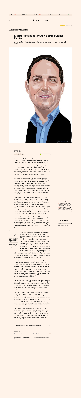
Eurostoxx (62, 225)
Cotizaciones (32, 25)
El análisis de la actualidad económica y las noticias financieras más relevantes (28, 325)
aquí (37, 338)
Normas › (49, 328)
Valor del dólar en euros (62, 14)
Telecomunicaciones (43, 30)
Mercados (24, 25)
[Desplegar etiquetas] (50, 333)
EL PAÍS (51, 25)
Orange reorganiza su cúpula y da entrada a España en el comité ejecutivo (13, 240)
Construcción (52, 30)
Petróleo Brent (36, 14)
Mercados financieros (36, 333)
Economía (27, 25)
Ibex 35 (12, 14)
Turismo (65, 30)
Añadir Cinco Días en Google (46, 154)
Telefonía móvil (29, 333)
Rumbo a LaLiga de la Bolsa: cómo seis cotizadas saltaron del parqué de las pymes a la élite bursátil (65, 208)
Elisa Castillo (17, 150)
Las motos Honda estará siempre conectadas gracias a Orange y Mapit (13, 234)
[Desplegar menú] (9, 20)
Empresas (42, 333)
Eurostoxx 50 (49, 14)
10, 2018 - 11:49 (17, 151)
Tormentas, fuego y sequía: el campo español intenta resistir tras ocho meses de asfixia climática (64, 204)
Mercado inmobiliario (59, 30)
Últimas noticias (43, 25)
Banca (38, 30)
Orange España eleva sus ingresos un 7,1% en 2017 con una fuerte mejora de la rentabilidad (13, 246)
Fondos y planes (37, 25)
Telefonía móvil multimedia (21, 333)
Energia (48, 30)
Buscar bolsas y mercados (63, 220)
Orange (15, 333)
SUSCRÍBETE (62, 25)
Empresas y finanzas (18, 25)
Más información (17, 338)
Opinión (48, 25)
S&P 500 (23, 14)
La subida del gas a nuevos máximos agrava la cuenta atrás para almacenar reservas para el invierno (65, 200)
